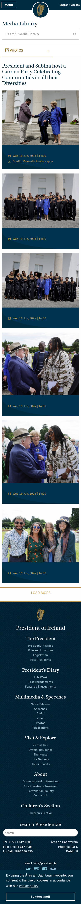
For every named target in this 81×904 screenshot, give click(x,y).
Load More (40, 592)
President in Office (40, 645)
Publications (40, 727)
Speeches (40, 708)
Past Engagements (40, 682)
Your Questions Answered (40, 786)
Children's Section (41, 813)
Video (40, 718)
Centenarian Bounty (40, 790)
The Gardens (40, 759)
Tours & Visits (41, 764)
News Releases (40, 704)
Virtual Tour (41, 745)
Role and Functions (40, 650)
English (64, 5)
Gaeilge (75, 5)
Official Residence (41, 750)
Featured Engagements (40, 686)
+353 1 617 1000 (20, 842)
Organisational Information (41, 781)
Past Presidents (40, 660)
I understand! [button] (40, 896)
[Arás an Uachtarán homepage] (40, 614)
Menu (9, 5)
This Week (40, 677)
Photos (40, 723)
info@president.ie (44, 863)
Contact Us (40, 795)
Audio (40, 713)
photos (14, 50)
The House (41, 754)
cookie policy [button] (28, 886)
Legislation (40, 655)
